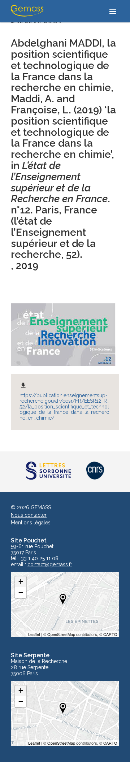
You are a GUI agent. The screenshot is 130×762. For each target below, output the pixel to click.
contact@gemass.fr (49, 564)
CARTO (110, 634)
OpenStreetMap (61, 634)
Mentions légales (31, 522)
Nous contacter (29, 515)
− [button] (20, 592)
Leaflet (34, 634)
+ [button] (20, 581)
